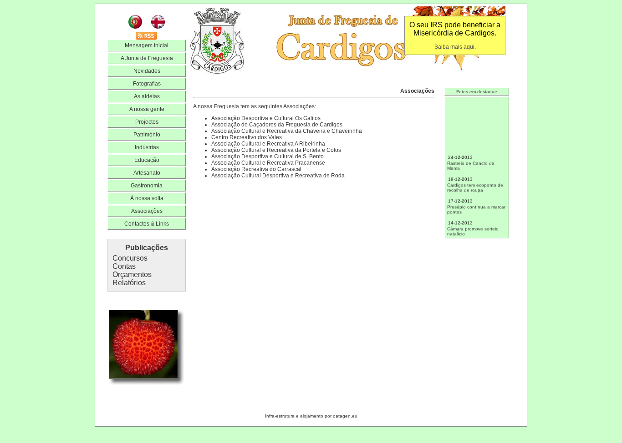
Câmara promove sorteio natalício (473, 226)
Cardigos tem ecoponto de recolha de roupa (475, 182)
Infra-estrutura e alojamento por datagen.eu (311, 415)
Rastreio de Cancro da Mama (471, 160)
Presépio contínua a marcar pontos (476, 204)
